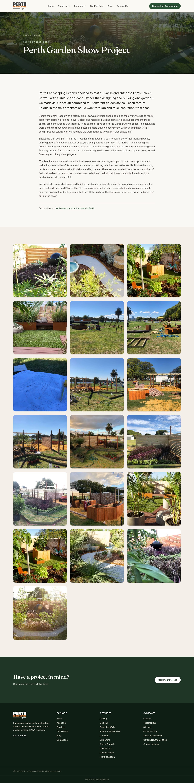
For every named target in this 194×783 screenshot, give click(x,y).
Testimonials (149, 723)
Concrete (104, 735)
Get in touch (19, 735)
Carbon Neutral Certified (155, 740)
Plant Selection (107, 757)
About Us (62, 6)
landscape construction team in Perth (74, 208)
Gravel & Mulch (107, 744)
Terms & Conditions (152, 735)
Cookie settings (151, 744)
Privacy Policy (150, 731)
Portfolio (36, 35)
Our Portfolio (96, 6)
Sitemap (147, 727)
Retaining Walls (107, 727)
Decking (104, 723)
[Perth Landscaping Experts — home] (19, 6)
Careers (147, 718)
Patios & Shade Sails (110, 731)
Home (50, 6)
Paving (103, 718)
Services (78, 6)
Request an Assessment (165, 6)
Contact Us (122, 6)
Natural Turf (105, 748)
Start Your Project (167, 680)
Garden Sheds (107, 752)
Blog (110, 6)
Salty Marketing (102, 779)
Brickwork (105, 740)
